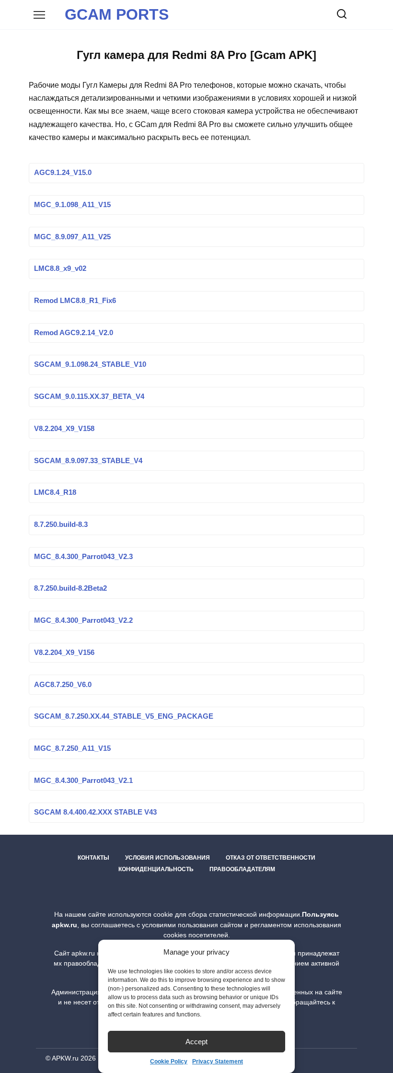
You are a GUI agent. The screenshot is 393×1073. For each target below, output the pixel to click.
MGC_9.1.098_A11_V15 (72, 205)
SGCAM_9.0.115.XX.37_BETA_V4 (89, 397)
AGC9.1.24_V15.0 (63, 173)
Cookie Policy (168, 1061)
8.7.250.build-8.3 (61, 524)
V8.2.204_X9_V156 (64, 652)
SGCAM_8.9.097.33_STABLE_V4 (88, 461)
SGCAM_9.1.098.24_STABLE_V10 (90, 365)
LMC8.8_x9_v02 (60, 269)
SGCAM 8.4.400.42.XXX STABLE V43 (95, 812)
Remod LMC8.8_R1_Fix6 (75, 300)
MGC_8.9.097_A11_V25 (72, 237)
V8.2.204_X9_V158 (64, 428)
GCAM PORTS (117, 14)
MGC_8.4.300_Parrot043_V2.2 (83, 621)
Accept (196, 1042)
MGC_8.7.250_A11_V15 (72, 748)
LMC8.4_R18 (55, 493)
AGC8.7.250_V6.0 (63, 684)
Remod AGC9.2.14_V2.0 (73, 333)
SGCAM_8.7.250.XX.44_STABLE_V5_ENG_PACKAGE (123, 717)
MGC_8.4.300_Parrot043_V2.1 (83, 780)
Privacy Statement (217, 1061)
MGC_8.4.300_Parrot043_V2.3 (83, 556)
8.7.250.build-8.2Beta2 (70, 589)
